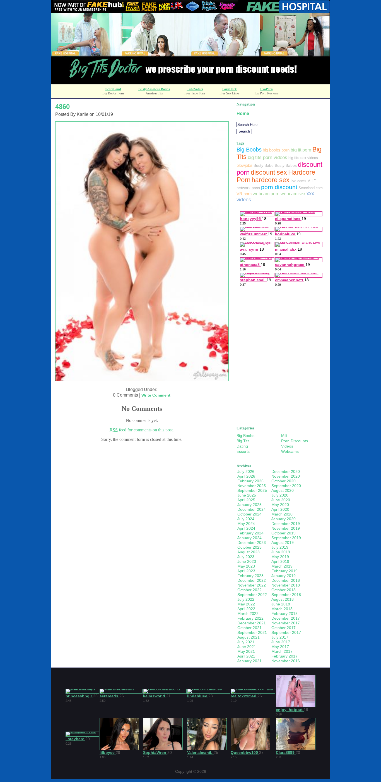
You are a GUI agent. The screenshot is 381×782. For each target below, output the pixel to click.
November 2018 (285, 585)
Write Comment (155, 395)
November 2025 (251, 485)
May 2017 (280, 646)
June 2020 (280, 500)
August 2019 (282, 542)
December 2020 (285, 471)
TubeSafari (195, 89)
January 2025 (249, 504)
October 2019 (283, 533)
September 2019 (286, 538)
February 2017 (284, 656)
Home (243, 113)
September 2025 (252, 490)
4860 (62, 106)
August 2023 (248, 552)
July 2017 (279, 637)
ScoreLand (113, 89)
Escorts (243, 451)
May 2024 (246, 523)
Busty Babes (286, 165)
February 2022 (250, 618)
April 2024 (246, 528)
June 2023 (246, 561)
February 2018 (284, 613)
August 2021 (248, 637)
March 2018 (282, 609)
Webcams (290, 451)
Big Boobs (249, 149)
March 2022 (248, 613)
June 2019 (280, 552)
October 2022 (249, 590)
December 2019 (285, 523)
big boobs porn (276, 150)
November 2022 (251, 585)
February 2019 (284, 571)
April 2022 (246, 609)
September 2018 (286, 594)
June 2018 (280, 604)
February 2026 (250, 481)
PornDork (229, 89)
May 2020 (280, 504)
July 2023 (245, 556)
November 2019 (285, 528)
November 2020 (285, 476)
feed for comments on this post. (142, 429)
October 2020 (283, 481)
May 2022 (246, 604)
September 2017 (286, 632)
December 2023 (251, 542)
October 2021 (249, 627)
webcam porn (266, 193)
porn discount (279, 187)
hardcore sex (271, 180)
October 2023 (249, 547)
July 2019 (279, 547)
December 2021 (251, 623)
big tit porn (301, 149)
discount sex (269, 172)
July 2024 (245, 519)
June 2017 (280, 642)
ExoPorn (266, 89)
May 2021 (246, 651)
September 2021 (252, 632)
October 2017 (283, 627)
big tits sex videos (303, 158)
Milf (284, 435)
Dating (242, 446)
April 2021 (246, 656)
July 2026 (245, 471)
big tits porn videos (267, 157)
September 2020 (286, 485)
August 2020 (282, 490)
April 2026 (246, 476)
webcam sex (293, 193)
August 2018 (282, 599)
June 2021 (246, 646)
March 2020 (282, 514)
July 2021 (245, 642)
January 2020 (283, 519)
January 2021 (249, 661)
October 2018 (283, 590)
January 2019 (283, 575)
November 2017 (285, 623)
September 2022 (252, 594)
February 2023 (250, 575)
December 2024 (251, 509)
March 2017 (282, 651)
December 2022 (251, 580)
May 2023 (246, 566)
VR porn (244, 193)
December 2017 (285, 618)
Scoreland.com (310, 188)
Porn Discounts (294, 441)
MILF (311, 181)
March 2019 (282, 566)
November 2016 (285, 661)
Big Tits (243, 441)
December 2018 (285, 580)
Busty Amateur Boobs (154, 89)
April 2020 (280, 509)
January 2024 (249, 538)
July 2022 (245, 599)
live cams (298, 181)
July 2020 (279, 495)
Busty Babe (264, 165)
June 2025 (246, 495)
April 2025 (246, 500)
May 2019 (280, 556)
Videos (287, 446)
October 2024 (249, 514)
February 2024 (250, 533)
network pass (248, 187)
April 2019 (280, 561)
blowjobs (244, 165)
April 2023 (246, 571)
